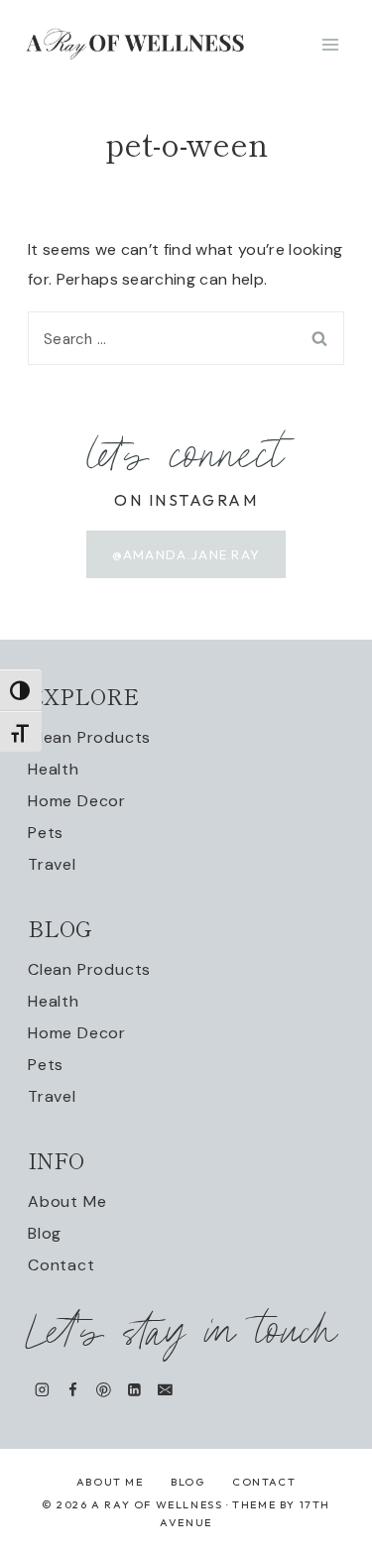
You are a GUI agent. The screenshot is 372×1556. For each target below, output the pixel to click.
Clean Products (89, 737)
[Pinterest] (103, 1390)
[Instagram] (42, 1390)
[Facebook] (73, 1390)
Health (53, 769)
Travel (52, 864)
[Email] (165, 1390)
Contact (61, 1265)
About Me (67, 1201)
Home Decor (77, 800)
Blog (45, 1233)
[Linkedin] (134, 1390)
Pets (45, 832)
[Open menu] (329, 44)
